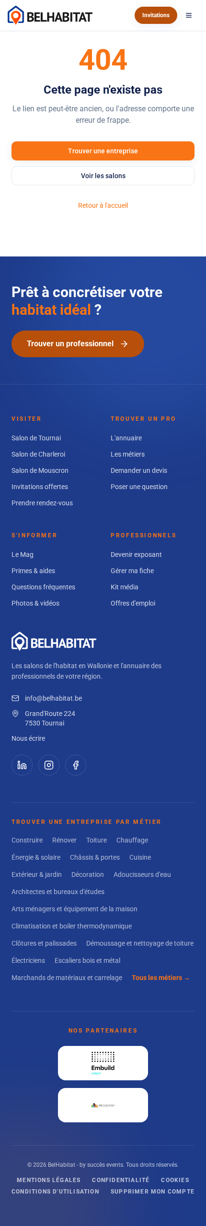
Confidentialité (120, 1180)
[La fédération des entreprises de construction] (103, 1063)
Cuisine (140, 857)
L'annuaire (126, 438)
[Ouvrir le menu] (188, 15)
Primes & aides (33, 571)
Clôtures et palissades (44, 943)
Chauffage (132, 840)
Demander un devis (139, 470)
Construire (27, 840)
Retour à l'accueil (103, 205)
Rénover (64, 840)
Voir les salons (103, 176)
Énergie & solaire (35, 857)
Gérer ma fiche (132, 571)
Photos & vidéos (35, 603)
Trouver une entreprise (103, 151)
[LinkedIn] (22, 765)
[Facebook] (75, 765)
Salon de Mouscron (40, 470)
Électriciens (28, 960)
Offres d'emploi (133, 603)
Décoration (87, 874)
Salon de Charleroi (38, 454)
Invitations (156, 15)
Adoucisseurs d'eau (142, 874)
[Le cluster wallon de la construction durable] (103, 1105)
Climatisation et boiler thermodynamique (71, 926)
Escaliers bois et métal (87, 960)
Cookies (175, 1180)
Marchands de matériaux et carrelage (66, 977)
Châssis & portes (95, 857)
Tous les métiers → (161, 977)
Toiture (96, 840)
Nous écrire (28, 738)
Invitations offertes (39, 486)
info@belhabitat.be (53, 698)
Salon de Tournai (36, 438)
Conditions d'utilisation (55, 1191)
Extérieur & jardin (36, 874)
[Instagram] (48, 765)
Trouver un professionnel (70, 343)
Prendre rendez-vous (42, 503)
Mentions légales (48, 1180)
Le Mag (22, 554)
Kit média (124, 587)
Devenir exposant (136, 554)
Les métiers (128, 454)
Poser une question (139, 486)
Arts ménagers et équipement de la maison (74, 909)
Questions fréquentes (43, 587)
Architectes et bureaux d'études (57, 892)
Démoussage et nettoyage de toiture (140, 943)
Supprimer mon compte (153, 1191)
